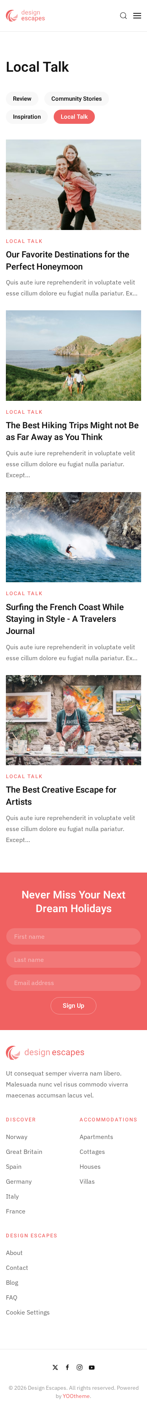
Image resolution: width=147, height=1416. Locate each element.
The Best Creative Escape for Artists (61, 796)
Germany (19, 1181)
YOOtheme (76, 1396)
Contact (17, 1267)
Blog (12, 1282)
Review (22, 98)
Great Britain (24, 1151)
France (15, 1211)
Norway (16, 1137)
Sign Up (73, 1005)
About (14, 1253)
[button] (123, 15)
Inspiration (27, 116)
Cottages (92, 1151)
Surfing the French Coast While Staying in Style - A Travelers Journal (65, 619)
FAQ (11, 1297)
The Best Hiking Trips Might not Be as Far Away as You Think (72, 431)
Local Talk (74, 116)
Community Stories (76, 98)
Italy (12, 1196)
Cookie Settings (28, 1312)
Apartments (96, 1137)
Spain (14, 1166)
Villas (87, 1181)
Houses (90, 1166)
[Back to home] (25, 15)
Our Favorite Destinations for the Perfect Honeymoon (67, 260)
